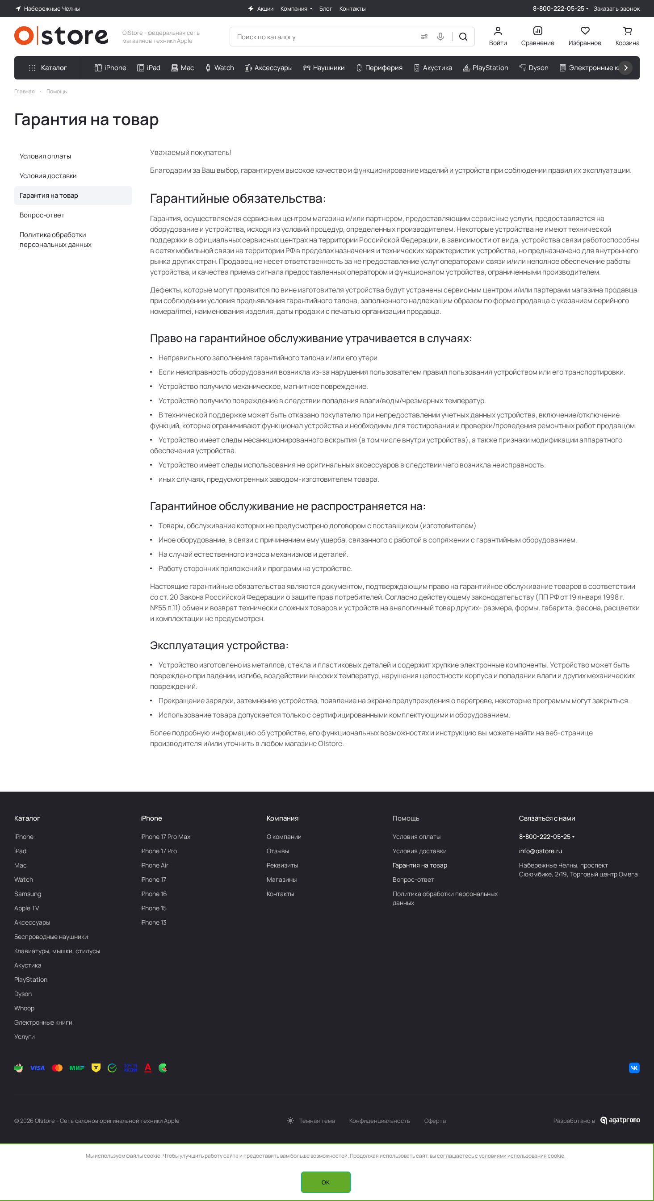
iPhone (24, 836)
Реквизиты (282, 865)
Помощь (406, 818)
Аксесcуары (32, 922)
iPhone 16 (153, 893)
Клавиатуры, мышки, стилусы (57, 951)
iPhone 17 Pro (158, 851)
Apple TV (26, 908)
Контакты (280, 893)
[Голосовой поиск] (442, 36)
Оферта (435, 1121)
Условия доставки (48, 175)
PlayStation (30, 979)
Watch (23, 879)
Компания (282, 818)
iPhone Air (154, 865)
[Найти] (463, 36)
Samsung (27, 893)
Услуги (24, 1036)
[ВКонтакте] (634, 1068)
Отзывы (278, 851)
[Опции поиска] (422, 36)
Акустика (28, 965)
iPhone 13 (153, 922)
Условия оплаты (45, 156)
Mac (20, 865)
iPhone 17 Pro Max (165, 836)
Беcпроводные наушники (51, 936)
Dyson (23, 993)
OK (326, 1182)
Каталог (27, 818)
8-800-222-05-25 (558, 8)
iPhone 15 (153, 908)
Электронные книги (43, 1022)
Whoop (24, 1008)
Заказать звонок (617, 9)
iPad (20, 851)
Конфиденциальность (379, 1121)
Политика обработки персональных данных (56, 239)
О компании (284, 836)
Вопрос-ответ (42, 215)
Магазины (282, 879)
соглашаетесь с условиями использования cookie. (501, 1155)
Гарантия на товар (49, 195)
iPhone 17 (153, 879)
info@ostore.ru (540, 851)
